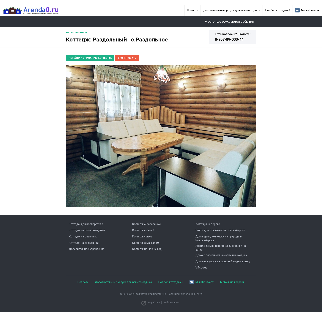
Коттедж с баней (143, 230)
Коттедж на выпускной (84, 243)
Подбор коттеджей (277, 10)
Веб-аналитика (171, 302)
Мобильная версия (232, 282)
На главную (79, 32)
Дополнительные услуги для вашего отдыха (231, 10)
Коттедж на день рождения (87, 230)
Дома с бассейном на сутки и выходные (221, 255)
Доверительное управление (86, 249)
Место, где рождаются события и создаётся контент (239, 21)
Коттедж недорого (207, 224)
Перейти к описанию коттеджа (90, 58)
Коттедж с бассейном (146, 224)
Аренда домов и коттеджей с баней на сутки (220, 247)
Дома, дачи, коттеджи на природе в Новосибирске (218, 238)
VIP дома (201, 267)
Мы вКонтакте (310, 10)
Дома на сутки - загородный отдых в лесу (222, 261)
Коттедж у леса (142, 236)
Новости (192, 10)
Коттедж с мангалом (145, 243)
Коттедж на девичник (83, 236)
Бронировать (127, 58)
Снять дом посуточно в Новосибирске (220, 230)
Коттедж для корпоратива (86, 224)
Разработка (154, 302)
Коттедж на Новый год (147, 249)
